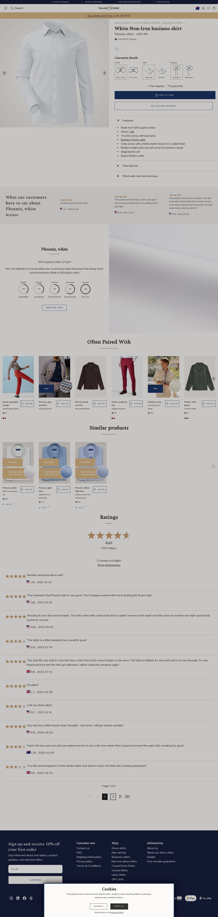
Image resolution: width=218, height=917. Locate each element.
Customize (98, 906)
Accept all (119, 906)
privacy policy (117, 912)
